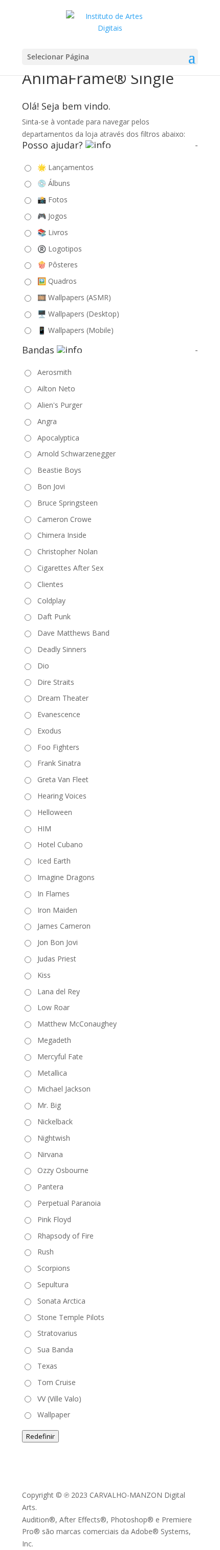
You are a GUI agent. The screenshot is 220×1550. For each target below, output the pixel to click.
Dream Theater (63, 698)
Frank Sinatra (59, 763)
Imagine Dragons (66, 877)
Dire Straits (55, 682)
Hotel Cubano (60, 844)
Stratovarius (57, 1333)
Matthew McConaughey (77, 1024)
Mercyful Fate (60, 1056)
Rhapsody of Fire (65, 1236)
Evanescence (58, 714)
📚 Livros (52, 232)
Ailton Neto (56, 388)
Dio (43, 666)
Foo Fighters (58, 747)
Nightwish (53, 1138)
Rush (45, 1251)
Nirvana (50, 1154)
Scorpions (53, 1268)
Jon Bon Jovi (57, 942)
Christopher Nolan (67, 551)
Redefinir (40, 1436)
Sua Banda (55, 1349)
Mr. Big (49, 1105)
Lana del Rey (58, 991)
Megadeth (54, 1040)
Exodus (49, 731)
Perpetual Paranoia (69, 1203)
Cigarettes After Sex (70, 568)
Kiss (44, 975)
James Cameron (64, 926)
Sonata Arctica (61, 1301)
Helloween (54, 812)
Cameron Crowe (64, 519)
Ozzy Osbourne (63, 1170)
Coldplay (51, 600)
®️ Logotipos (59, 249)
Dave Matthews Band (73, 633)
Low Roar (53, 1007)
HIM (44, 828)
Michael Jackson (64, 1089)
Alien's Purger (59, 405)
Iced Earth (54, 861)
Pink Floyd (54, 1219)
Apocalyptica (58, 438)
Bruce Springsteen (67, 503)
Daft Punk (54, 616)
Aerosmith (54, 372)
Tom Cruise (56, 1382)
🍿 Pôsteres (57, 264)
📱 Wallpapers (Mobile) (75, 330)
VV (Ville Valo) (59, 1399)
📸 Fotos (52, 199)
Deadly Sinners (61, 649)
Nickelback (55, 1121)
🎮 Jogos (52, 216)
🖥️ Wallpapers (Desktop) (78, 314)
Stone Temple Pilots (70, 1317)
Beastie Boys (59, 470)
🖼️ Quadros (57, 281)
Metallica (52, 1073)
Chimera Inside (61, 535)
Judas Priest (56, 958)
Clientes (50, 584)
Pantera (50, 1186)
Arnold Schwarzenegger (76, 453)
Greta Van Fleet (63, 779)
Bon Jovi (51, 486)
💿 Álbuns (53, 183)
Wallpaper (53, 1414)
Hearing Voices (61, 796)
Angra (47, 421)
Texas (47, 1366)
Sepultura (53, 1284)
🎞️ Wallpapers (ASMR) (74, 297)
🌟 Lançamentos (65, 167)
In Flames (53, 893)
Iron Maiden (57, 910)
